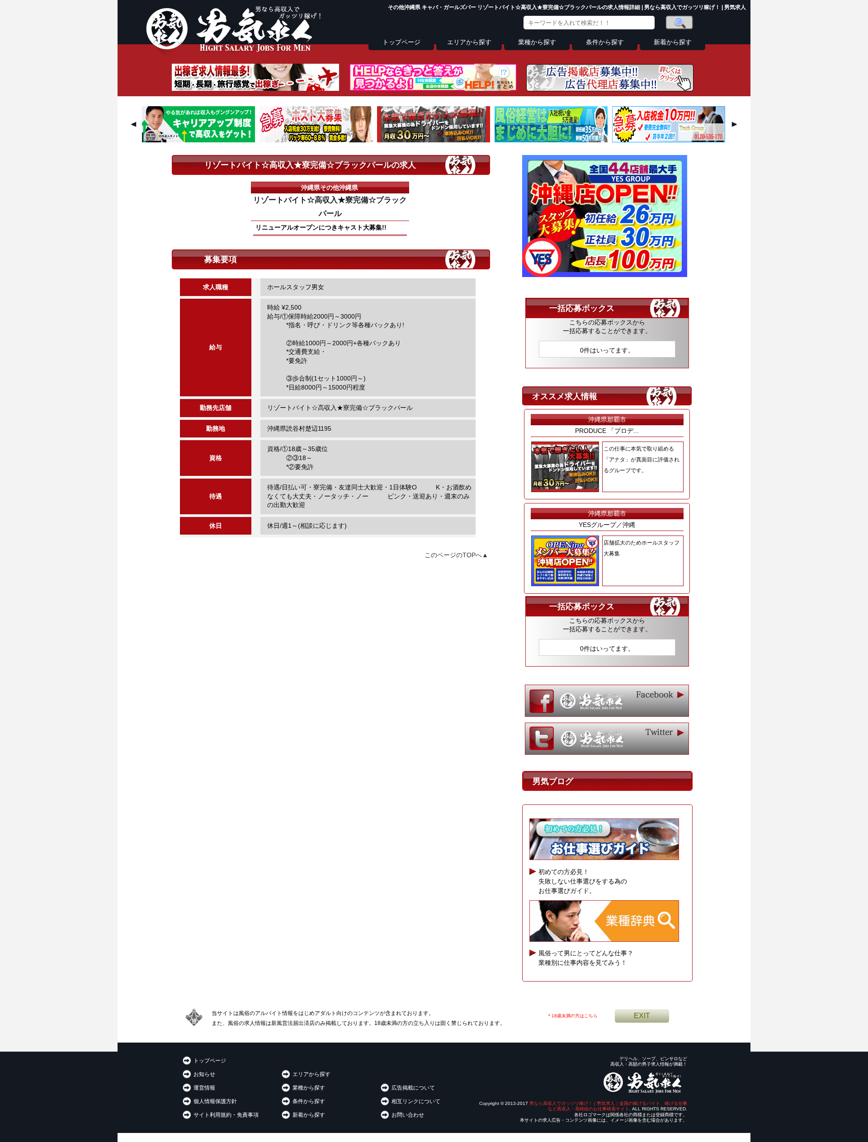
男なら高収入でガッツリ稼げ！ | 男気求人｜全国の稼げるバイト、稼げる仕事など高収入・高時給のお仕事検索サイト (608, 1106)
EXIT (642, 1016)
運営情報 (204, 1088)
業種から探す (537, 42)
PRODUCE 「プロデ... (607, 430)
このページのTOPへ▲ (456, 555)
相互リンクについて (416, 1101)
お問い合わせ (408, 1115)
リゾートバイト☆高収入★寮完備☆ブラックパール (330, 207)
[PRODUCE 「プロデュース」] (433, 140)
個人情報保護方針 (215, 1101)
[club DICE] (316, 140)
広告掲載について (413, 1088)
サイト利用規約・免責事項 (226, 1115)
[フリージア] (551, 140)
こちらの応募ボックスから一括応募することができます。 (607, 327)
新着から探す (673, 42)
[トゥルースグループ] (668, 140)
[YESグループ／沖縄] (604, 274)
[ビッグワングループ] (198, 140)
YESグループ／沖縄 (607, 524)
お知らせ (204, 1074)
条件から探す (605, 42)
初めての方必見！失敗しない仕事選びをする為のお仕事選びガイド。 (582, 881)
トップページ (401, 42)
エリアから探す (469, 42)
